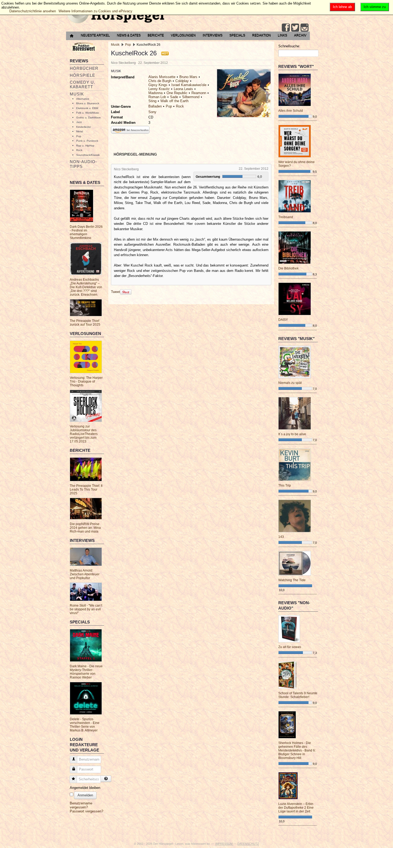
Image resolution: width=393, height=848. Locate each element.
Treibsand (285, 217)
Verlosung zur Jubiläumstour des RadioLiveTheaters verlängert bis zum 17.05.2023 (84, 434)
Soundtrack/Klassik (88, 154)
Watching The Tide (292, 580)
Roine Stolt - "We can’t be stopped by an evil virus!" (86, 609)
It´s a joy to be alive (292, 434)
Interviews (212, 35)
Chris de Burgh (159, 81)
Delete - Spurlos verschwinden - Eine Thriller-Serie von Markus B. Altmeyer (84, 724)
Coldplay (182, 81)
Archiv (300, 35)
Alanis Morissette (161, 77)
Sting (152, 101)
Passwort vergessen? (86, 811)
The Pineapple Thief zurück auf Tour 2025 (85, 322)
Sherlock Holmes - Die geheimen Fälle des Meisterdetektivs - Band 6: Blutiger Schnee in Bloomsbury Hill (297, 750)
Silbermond (190, 97)
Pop (78, 136)
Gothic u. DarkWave (88, 117)
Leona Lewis (183, 89)
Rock (79, 150)
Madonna (155, 93)
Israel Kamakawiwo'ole (188, 85)
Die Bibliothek (288, 268)
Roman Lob (157, 97)
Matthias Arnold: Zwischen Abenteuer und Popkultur (84, 574)
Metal (79, 131)
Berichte (156, 35)
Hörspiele (82, 75)
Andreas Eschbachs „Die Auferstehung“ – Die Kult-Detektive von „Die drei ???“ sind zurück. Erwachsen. (86, 287)
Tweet (115, 292)
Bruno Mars (188, 77)
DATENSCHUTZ (248, 843)
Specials (237, 35)
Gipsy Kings (157, 85)
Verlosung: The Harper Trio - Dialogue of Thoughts (86, 381)
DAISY (283, 320)
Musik (77, 94)
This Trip (284, 485)
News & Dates (129, 35)
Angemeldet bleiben (85, 788)
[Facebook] (286, 28)
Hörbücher (84, 68)
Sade (174, 97)
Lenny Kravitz (159, 89)
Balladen (155, 106)
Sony (152, 112)
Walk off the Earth (174, 101)
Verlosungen (183, 35)
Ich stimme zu (375, 7)
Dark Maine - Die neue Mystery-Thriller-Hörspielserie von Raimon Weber (86, 671)
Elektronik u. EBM (87, 108)
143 (281, 537)
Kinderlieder (83, 126)
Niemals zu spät (290, 383)
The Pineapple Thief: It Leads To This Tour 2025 (86, 489)
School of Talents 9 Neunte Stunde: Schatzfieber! (297, 695)
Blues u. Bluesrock (87, 103)
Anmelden (85, 795)
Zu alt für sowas (289, 647)
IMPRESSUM (224, 843)
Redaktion (261, 35)
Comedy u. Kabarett (82, 84)
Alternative (82, 98)
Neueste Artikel (95, 35)
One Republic (177, 93)
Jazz (79, 122)
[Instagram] (304, 28)
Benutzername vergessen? (81, 805)
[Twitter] (295, 28)
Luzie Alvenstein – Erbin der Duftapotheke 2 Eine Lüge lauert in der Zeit (296, 807)
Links (282, 35)
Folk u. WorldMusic (87, 112)
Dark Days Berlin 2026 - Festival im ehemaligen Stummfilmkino (86, 232)
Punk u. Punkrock (87, 140)
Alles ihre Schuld (290, 111)
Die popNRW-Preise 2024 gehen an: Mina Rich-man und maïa (85, 527)
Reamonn (198, 93)
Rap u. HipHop (85, 145)
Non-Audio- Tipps (83, 163)
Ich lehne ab (342, 7)
